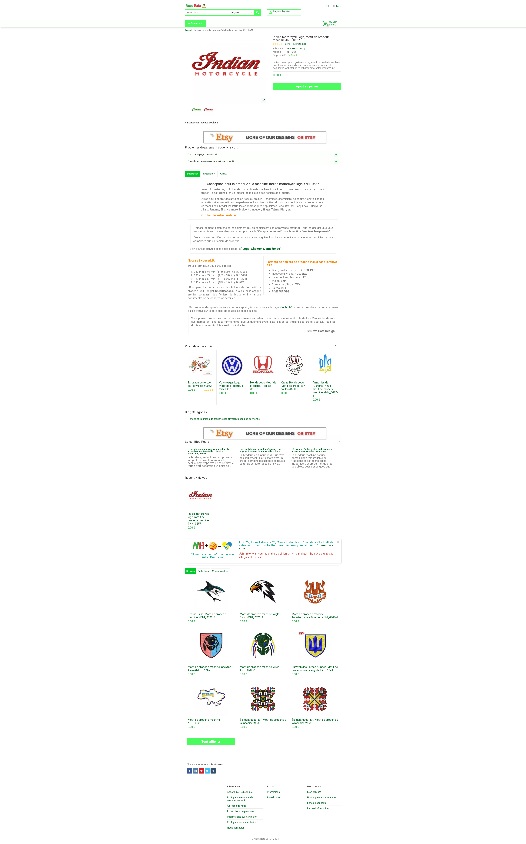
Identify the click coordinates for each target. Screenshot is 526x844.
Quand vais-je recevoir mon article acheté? (211, 161)
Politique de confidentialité (241, 822)
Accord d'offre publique (240, 791)
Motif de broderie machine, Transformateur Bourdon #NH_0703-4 (315, 615)
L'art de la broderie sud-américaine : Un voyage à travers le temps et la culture (260, 450)
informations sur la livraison (242, 816)
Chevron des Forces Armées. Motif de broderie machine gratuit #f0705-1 (315, 668)
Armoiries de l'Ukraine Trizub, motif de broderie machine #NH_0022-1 (325, 389)
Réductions (203, 571)
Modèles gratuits (220, 571)
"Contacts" (286, 307)
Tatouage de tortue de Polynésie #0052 (200, 384)
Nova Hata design (296, 48)
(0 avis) (287, 44)
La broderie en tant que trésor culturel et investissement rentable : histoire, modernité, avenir (209, 451)
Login (276, 11)
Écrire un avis (299, 44)
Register (286, 11)
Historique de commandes (321, 797)
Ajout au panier (307, 86)
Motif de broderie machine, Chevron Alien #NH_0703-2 (209, 668)
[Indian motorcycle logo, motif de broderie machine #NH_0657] (263, 100)
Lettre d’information (318, 808)
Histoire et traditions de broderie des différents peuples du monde (224, 418)
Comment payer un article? (202, 154)
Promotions (273, 791)
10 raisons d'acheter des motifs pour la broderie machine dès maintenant (311, 450)
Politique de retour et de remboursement (240, 799)
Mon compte (314, 791)
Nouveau (190, 571)
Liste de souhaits (316, 802)
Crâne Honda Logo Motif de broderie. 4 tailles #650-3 (293, 386)
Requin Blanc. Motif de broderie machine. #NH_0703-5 (207, 615)
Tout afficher (211, 742)
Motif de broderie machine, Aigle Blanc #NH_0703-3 (259, 615)
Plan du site (273, 797)
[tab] (263, 154)
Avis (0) (223, 173)
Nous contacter (235, 827)
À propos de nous (236, 805)
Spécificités (209, 173)
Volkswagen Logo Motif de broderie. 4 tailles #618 (231, 386)
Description (192, 173)
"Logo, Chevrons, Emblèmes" (261, 248)
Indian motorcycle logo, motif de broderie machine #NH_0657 (223, 30)
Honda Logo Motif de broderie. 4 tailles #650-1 (263, 386)
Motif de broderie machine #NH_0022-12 (204, 721)
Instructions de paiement (241, 811)
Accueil (188, 30)
